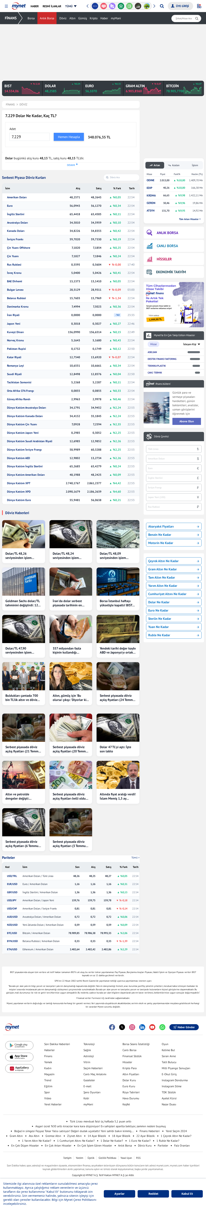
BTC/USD (12, 933)
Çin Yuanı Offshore (18, 248)
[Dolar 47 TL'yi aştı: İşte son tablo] (118, 728)
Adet (12, 129)
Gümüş (82, 18)
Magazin (49, 1074)
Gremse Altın (53, 1136)
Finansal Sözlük (132, 1056)
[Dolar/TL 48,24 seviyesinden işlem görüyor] (70, 534)
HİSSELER (164, 259)
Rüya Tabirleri (131, 1092)
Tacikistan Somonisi (19, 382)
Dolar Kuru (129, 1080)
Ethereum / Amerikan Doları (38, 949)
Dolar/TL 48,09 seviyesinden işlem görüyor (113, 555)
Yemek (48, 1062)
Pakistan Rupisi (16, 349)
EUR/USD (12, 884)
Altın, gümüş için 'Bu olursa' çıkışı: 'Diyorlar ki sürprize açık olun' (69, 697)
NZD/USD (12, 925)
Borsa (31, 18)
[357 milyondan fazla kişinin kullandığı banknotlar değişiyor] (70, 629)
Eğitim (48, 1086)
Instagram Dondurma (175, 1080)
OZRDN (151, 203)
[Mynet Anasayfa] (19, 5)
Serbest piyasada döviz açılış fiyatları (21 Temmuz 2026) (23, 749)
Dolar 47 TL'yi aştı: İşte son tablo (115, 749)
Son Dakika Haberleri (57, 1044)
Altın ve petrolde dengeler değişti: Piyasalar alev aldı (18, 796)
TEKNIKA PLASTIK (157, 365)
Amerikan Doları (17, 197)
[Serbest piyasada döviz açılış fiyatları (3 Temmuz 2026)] (70, 822)
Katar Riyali (14, 357)
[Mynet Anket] (103, 6)
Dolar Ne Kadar (159, 602)
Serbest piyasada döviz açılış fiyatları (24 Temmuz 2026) (118, 697)
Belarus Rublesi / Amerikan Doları (41, 941)
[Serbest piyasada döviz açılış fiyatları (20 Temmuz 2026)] (70, 728)
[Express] (95, 6)
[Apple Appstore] (19, 1057)
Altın (72, 18)
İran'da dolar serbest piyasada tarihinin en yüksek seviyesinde (67, 603)
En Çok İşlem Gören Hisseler (94, 1145)
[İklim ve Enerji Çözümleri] (146, 6)
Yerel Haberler (53, 1104)
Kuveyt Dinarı (15, 332)
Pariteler (8, 857)
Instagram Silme (171, 1086)
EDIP (149, 188)
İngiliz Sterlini (15, 214)
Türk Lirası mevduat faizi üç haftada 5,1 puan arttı (100, 1121)
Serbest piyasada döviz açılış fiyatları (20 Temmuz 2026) (71, 749)
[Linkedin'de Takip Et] (142, 1027)
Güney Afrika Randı (18, 399)
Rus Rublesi (14, 264)
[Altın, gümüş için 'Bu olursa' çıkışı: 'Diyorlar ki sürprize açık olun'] (70, 676)
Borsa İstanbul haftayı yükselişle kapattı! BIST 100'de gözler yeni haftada (116, 603)
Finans (48, 1056)
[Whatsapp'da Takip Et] (162, 1027)
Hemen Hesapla (69, 137)
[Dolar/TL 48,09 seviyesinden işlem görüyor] (118, 534)
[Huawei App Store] (19, 1068)
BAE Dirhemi (14, 281)
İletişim (67, 1158)
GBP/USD (12, 892)
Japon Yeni (13, 323)
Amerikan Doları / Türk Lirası (38, 876)
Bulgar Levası (15, 290)
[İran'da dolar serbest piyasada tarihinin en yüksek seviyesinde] (70, 582)
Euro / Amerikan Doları (35, 884)
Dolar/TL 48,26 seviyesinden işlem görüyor (18, 555)
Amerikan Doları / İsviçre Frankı (40, 908)
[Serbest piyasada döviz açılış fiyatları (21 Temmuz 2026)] (23, 728)
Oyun (165, 1044)
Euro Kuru (129, 1086)
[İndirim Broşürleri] (112, 6)
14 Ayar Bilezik (97, 1136)
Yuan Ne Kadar (158, 627)
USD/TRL (12, 876)
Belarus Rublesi (16, 298)
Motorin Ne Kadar (160, 543)
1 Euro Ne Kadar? (139, 1141)
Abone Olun (186, 421)
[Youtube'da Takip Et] (152, 1027)
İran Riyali (13, 315)
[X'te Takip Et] (122, 1027)
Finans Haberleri (150, 1131)
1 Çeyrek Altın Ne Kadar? (176, 1136)
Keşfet (126, 1104)
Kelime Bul (168, 1050)
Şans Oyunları (92, 1092)
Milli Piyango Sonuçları (176, 1068)
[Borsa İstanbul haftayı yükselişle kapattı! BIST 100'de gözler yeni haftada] (118, 582)
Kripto (94, 18)
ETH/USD (12, 949)
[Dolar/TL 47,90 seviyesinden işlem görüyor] (23, 629)
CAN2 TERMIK (155, 372)
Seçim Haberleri (93, 1068)
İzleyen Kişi (189, 344)
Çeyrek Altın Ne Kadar (163, 561)
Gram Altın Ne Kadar (162, 569)
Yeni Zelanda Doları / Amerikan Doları (43, 925)
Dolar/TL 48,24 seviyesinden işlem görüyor (66, 555)
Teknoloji (89, 1044)
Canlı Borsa (129, 1050)
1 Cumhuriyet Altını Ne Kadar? (76, 1141)
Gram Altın (16, 1136)
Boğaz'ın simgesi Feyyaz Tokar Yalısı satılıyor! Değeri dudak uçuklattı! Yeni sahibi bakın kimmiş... (74, 1131)
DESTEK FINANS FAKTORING (162, 358)
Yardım (79, 1158)
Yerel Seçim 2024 (176, 1131)
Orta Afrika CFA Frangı (20, 391)
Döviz (63, 18)
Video (47, 1098)
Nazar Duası (169, 1104)
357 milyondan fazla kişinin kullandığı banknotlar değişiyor (67, 650)
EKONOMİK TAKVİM (171, 272)
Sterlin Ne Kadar (159, 619)
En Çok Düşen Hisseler (25, 1145)
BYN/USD (12, 941)
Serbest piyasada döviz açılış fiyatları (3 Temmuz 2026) (70, 844)
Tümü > (135, 857)
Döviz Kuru (145, 1145)
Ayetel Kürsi (169, 1098)
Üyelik (91, 1158)
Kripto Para (130, 1068)
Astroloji (88, 1056)
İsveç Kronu (14, 273)
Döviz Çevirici (161, 436)
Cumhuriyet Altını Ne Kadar (167, 594)
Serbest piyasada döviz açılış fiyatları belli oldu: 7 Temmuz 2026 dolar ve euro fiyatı (71, 796)
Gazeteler (89, 1080)
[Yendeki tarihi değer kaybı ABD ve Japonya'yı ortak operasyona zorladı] (118, 629)
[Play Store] (19, 1045)
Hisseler (127, 1062)
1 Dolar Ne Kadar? (112, 1141)
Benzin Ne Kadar (159, 535)
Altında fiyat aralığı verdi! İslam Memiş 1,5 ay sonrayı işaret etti (118, 796)
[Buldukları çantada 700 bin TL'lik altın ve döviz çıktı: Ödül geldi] (23, 676)
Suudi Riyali (14, 374)
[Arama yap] (162, 6)
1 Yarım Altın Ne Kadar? (36, 1141)
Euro (10, 206)
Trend (47, 1080)
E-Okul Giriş (169, 1074)
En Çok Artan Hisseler (58, 1145)
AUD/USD (12, 917)
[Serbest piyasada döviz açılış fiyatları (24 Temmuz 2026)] (118, 676)
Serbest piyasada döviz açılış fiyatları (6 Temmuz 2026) (22, 844)
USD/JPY (11, 900)
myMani (116, 18)
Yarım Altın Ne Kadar (162, 586)
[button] (6, 6)
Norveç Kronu (15, 340)
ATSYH (150, 210)
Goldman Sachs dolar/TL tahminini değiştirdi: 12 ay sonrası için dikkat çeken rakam (22, 603)
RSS (138, 1158)
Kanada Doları (16, 231)
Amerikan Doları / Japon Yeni (38, 900)
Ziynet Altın (74, 1136)
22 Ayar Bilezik (145, 1136)
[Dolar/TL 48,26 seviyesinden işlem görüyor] (23, 534)
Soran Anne (169, 1056)
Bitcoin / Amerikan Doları (36, 933)
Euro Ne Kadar (158, 610)
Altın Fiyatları (131, 1074)
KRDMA (151, 195)
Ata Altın (34, 1136)
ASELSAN (152, 352)
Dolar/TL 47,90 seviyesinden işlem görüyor (18, 650)
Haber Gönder (186, 1027)
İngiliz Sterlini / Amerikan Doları (40, 892)
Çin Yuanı (13, 256)
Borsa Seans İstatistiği (136, 1044)
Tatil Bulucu (169, 1062)
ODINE (150, 180)
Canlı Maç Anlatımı (94, 1074)
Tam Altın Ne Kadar (161, 577)
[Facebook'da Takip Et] (112, 1027)
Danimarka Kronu (18, 306)
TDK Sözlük (169, 1092)
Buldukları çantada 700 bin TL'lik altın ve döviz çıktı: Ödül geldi (21, 697)
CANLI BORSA (167, 245)
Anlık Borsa (47, 18)
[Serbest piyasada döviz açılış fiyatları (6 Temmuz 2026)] (23, 822)
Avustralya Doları (17, 222)
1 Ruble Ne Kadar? (168, 1141)
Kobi (86, 1098)
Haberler (49, 1050)
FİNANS (11, 18)
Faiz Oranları (182, 1145)
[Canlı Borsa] (138, 6)
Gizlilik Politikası (107, 1158)
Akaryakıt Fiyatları (161, 526)
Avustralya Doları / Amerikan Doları (42, 917)
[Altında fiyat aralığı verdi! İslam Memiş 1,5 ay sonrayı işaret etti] (118, 775)
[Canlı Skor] (120, 6)
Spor (47, 1092)
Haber (104, 18)
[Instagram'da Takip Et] (132, 1027)
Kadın (48, 1068)
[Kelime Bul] (129, 6)
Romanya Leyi (15, 365)
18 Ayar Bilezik (121, 1136)
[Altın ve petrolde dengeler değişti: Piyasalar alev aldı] (23, 775)
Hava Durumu (131, 1098)
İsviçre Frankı (15, 239)
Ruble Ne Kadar (159, 635)
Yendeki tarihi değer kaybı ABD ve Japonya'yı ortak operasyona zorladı (118, 650)
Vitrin (86, 1062)
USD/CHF (12, 908)
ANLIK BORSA (167, 232)
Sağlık (87, 1050)
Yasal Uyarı (126, 1158)
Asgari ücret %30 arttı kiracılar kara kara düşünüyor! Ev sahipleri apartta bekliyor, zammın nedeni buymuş (100, 1126)
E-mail (87, 1086)
